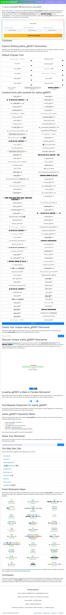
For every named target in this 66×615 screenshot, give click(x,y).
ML (11, 500)
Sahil (33, 556)
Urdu (11, 528)
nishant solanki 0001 (8, 462)
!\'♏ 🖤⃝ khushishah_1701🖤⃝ (10, 465)
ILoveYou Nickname (49, 2)
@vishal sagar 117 (8, 472)
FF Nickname (40, 2)
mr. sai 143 (6, 459)
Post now (61, 336)
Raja (12, 534)
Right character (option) (48, 27)
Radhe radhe (11, 521)
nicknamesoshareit (17, 427)
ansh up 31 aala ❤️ (8, 475)
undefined (54, 506)
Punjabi (33, 542)
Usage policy (54, 613)
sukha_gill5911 (12, 12)
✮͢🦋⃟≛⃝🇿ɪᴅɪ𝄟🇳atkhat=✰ (33, 515)
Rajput (11, 556)
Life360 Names (60, 2)
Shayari (33, 506)
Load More (33, 323)
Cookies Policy (46, 613)
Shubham (54, 556)
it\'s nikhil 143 (6, 456)
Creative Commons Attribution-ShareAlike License (29, 569)
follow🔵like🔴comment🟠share (11, 542)
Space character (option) (28, 27)
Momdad (54, 521)
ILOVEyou (11, 506)
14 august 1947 (7, 469)
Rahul (33, 500)
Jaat (33, 562)
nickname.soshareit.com (13, 343)
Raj (33, 528)
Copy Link (60, 444)
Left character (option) (8, 27)
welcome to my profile (33, 534)
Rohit (11, 562)
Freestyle (11, 549)
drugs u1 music (7, 482)
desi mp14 (6, 478)
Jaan (33, 521)
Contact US (60, 613)
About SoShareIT (38, 613)
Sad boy (54, 562)
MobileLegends (54, 549)
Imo (54, 500)
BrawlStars (54, 528)
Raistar (11, 515)
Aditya (54, 534)
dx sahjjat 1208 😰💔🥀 (9, 485)
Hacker (54, 542)
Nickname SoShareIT (9, 2)
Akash (33, 549)
